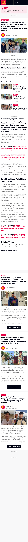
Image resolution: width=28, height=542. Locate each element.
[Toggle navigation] (25, 2)
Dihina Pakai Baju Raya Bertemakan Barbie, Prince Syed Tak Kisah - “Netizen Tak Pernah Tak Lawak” (13, 235)
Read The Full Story (14, 327)
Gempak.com (20, 218)
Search (20, 2)
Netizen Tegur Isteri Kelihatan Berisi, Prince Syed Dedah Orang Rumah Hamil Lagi (14, 148)
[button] (2, 8)
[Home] (3, 2)
